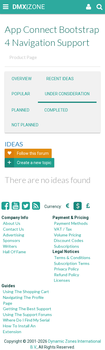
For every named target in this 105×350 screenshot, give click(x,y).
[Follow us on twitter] (26, 205)
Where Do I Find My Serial (26, 319)
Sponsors (11, 240)
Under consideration (67, 93)
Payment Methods (71, 223)
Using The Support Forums (27, 314)
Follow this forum (33, 153)
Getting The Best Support (27, 308)
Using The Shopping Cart (26, 291)
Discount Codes (68, 240)
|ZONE (18, 6)
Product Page (23, 57)
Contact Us (13, 229)
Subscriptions (66, 246)
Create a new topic (34, 162)
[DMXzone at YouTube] (16, 205)
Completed (56, 110)
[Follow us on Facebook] (5, 205)
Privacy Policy (66, 268)
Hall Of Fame (14, 251)
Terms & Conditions (72, 257)
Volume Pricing (67, 234)
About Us (11, 223)
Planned (20, 110)
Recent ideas (60, 78)
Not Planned (25, 125)
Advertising (13, 234)
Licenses (62, 280)
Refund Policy (66, 274)
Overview (22, 78)
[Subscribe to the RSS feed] (36, 205)
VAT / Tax (63, 229)
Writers (10, 246)
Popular (21, 93)
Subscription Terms (72, 263)
